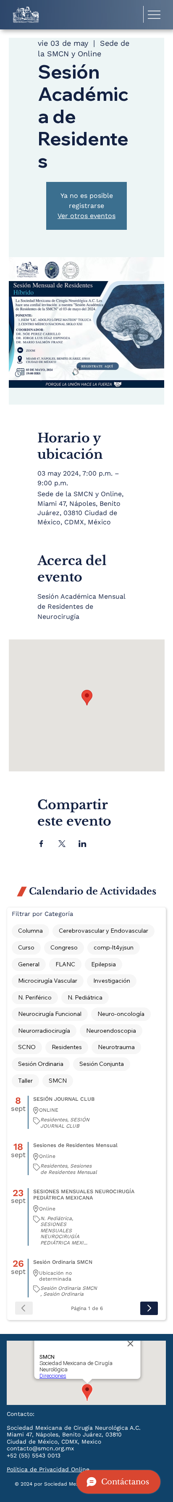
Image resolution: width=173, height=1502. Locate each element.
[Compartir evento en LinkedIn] (82, 843)
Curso (26, 947)
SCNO (27, 1047)
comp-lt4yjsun (114, 947)
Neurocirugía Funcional (49, 1014)
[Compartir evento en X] (62, 843)
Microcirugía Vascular (47, 980)
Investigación (111, 980)
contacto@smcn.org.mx (40, 1448)
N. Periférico (35, 997)
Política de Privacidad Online (48, 1469)
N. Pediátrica (85, 997)
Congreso (64, 947)
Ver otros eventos (86, 216)
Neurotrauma (116, 1047)
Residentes (67, 1047)
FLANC (65, 964)
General (28, 964)
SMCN (58, 1080)
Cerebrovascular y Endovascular (103, 930)
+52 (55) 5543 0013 (33, 1455)
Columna (30, 930)
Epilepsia (103, 964)
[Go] (149, 1308)
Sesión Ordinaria (40, 1064)
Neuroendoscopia (111, 1030)
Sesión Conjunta (101, 1064)
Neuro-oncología (120, 1014)
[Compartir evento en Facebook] (41, 843)
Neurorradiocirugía (44, 1030)
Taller (25, 1080)
